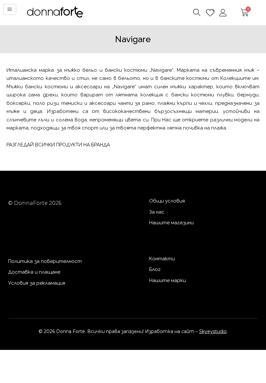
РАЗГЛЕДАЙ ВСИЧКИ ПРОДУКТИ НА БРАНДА (58, 145)
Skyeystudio (213, 331)
